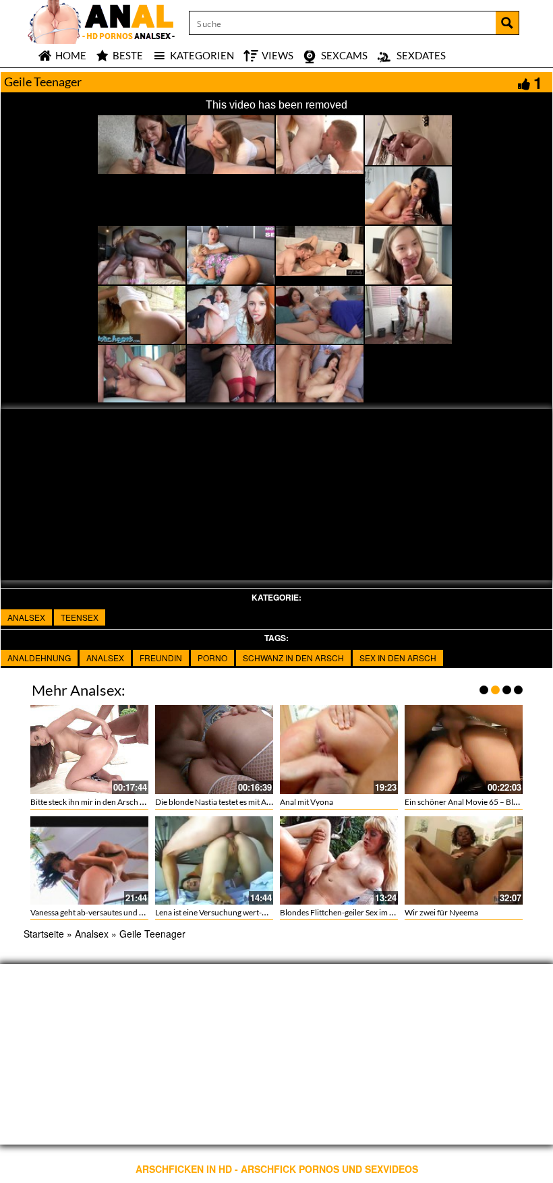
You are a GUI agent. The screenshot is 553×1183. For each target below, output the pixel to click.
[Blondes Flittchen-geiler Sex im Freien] (339, 860)
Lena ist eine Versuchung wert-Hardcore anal (233, 912)
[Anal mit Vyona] (339, 749)
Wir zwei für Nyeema (441, 912)
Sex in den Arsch (397, 657)
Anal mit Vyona (306, 802)
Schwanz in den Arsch (293, 657)
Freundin (161, 657)
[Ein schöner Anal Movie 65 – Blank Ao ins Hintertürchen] (464, 749)
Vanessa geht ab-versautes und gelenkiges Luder (114, 912)
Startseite (44, 933)
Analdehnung (39, 657)
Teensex (79, 617)
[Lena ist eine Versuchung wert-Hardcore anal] (214, 860)
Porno (212, 657)
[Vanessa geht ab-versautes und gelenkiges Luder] (89, 860)
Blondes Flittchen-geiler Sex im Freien (346, 912)
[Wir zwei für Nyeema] (464, 860)
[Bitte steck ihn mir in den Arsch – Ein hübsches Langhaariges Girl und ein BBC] (89, 749)
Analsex (26, 617)
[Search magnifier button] (507, 22)
